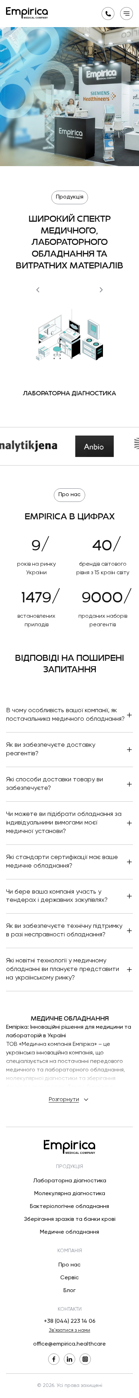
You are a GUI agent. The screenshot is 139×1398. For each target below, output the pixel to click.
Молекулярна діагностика (69, 1194)
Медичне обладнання (69, 1232)
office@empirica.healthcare (69, 1344)
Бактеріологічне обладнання (69, 1206)
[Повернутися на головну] (27, 13)
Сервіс (69, 1278)
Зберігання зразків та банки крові (69, 1219)
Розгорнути (64, 1100)
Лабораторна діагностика (69, 1181)
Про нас (69, 1265)
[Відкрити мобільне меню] (126, 13)
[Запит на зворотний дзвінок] (108, 13)
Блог (69, 1291)
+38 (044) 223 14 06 (70, 1321)
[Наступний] (101, 290)
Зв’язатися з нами (69, 1330)
